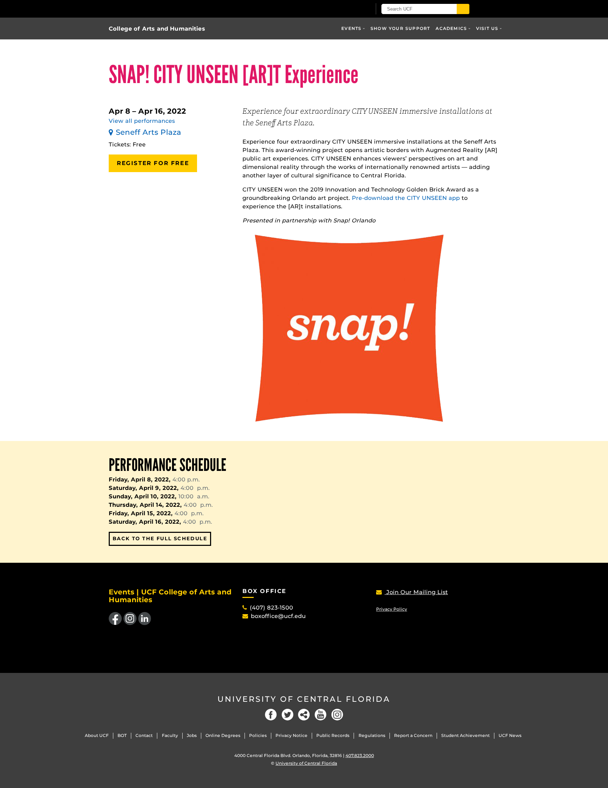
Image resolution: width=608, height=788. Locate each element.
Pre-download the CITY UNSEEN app (406, 198)
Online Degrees (222, 735)
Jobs (192, 735)
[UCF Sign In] (349, 9)
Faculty (170, 735)
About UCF (97, 735)
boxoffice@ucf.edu (278, 616)
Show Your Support (400, 28)
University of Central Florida (304, 699)
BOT (122, 735)
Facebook (271, 714)
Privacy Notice (292, 735)
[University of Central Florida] (191, 8)
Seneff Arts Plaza (148, 132)
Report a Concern (413, 735)
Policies (258, 735)
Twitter (287, 714)
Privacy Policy (391, 609)
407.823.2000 (360, 755)
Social (304, 714)
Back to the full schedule (160, 538)
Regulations (372, 735)
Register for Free (153, 163)
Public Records (332, 735)
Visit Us (487, 28)
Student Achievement (465, 735)
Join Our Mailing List (416, 592)
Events (351, 28)
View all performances (142, 121)
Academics (451, 28)
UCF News (510, 735)
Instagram (337, 714)
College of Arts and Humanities (157, 28)
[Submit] (463, 9)
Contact (144, 735)
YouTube (321, 714)
